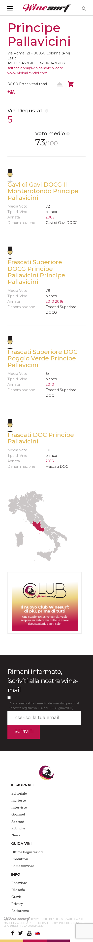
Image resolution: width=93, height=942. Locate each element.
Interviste (19, 807)
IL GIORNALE (23, 785)
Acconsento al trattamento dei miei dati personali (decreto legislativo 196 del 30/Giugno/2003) (44, 705)
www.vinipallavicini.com (27, 73)
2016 (59, 301)
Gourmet (18, 814)
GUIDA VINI (21, 843)
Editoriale (19, 793)
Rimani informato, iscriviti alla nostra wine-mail (42, 681)
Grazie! (17, 896)
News (15, 835)
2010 (50, 301)
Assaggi (17, 821)
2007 (50, 217)
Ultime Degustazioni (27, 852)
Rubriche (18, 828)
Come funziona (22, 865)
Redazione (19, 882)
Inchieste (18, 800)
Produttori (19, 858)
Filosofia (18, 889)
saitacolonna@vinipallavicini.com (35, 68)
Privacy (17, 903)
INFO (15, 874)
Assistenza (20, 910)
